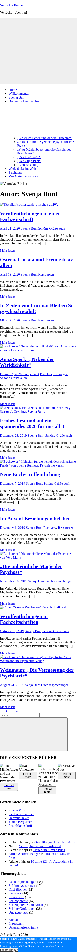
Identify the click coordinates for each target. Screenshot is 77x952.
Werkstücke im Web (22, 168)
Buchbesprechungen (54, 374)
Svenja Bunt (17, 97)
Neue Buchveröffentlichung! (31, 474)
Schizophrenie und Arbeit (26, 905)
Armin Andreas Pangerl (24, 854)
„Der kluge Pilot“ (29, 161)
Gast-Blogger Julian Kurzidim (54, 842)
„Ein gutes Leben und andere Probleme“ (44, 138)
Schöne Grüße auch (51, 228)
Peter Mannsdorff (20, 825)
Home (13, 90)
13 (13, 711)
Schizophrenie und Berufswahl (40, 846)
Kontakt (14, 919)
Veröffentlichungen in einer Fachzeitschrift (30, 216)
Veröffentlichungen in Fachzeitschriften (24, 619)
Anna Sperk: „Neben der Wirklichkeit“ (27, 362)
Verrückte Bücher (12, 5)
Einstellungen (9, 950)
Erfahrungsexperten (22, 885)
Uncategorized (18, 912)
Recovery (49, 527)
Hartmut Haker (19, 818)
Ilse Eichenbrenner (21, 814)
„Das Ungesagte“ (29, 157)
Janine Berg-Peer (20, 822)
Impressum (16, 923)
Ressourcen (46, 274)
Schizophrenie (18, 901)
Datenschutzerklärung (23, 927)
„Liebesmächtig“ (28, 165)
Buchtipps (15, 172)
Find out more (9, 787)
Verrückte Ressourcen (23, 176)
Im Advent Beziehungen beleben (35, 518)
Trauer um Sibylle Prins (49, 850)
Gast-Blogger (18, 889)
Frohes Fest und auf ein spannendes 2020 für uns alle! (32, 423)
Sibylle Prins (17, 810)
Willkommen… (19, 93)
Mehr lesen (7, 250)
